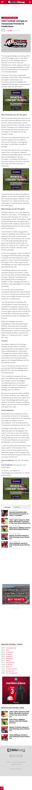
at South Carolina (11, 669)
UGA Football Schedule (18, 762)
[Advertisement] (16, 9)
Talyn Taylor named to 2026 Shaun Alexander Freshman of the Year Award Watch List (20, 521)
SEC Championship (11, 673)
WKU (7, 650)
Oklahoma (9, 654)
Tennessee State (11, 648)
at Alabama (9, 658)
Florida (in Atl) (10, 662)
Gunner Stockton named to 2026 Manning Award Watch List (19, 537)
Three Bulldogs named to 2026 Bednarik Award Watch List (19, 544)
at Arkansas (9, 652)
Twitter (27, 473)
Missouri (8, 667)
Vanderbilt (9, 656)
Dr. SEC (10, 30)
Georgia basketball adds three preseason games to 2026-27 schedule (18, 513)
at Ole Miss (9, 665)
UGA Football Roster (17, 764)
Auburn (8, 660)
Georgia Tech (10, 671)
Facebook (7, 475)
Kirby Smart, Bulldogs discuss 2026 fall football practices (19, 528)
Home (8, 762)
